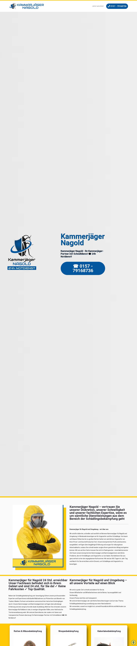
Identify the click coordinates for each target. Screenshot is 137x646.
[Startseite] (27, 6)
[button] (117, 6)
